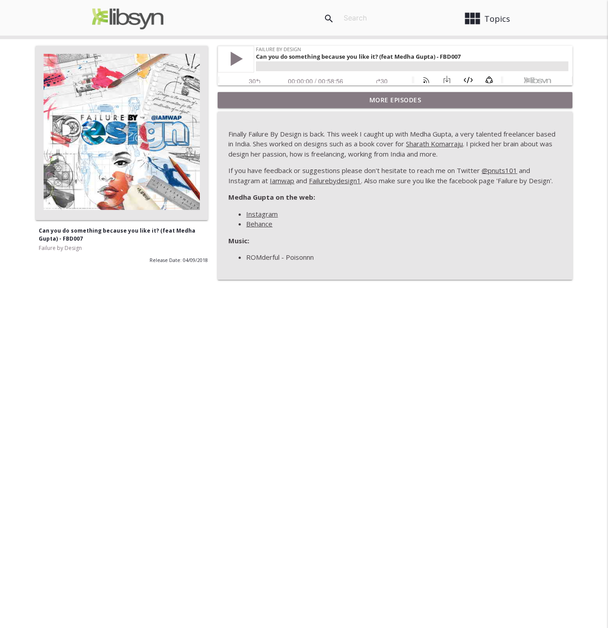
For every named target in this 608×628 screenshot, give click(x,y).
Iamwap (282, 180)
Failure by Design (60, 248)
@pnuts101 (499, 170)
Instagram (262, 213)
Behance (259, 223)
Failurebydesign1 (335, 180)
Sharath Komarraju (434, 143)
